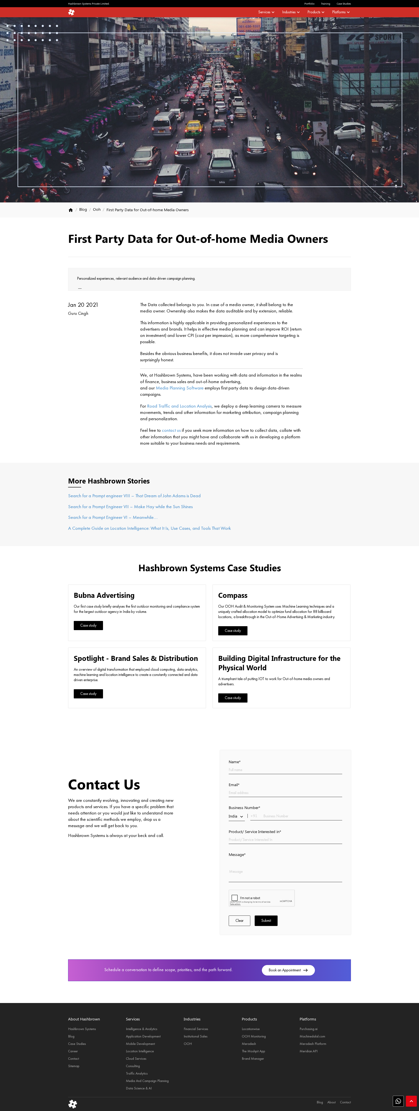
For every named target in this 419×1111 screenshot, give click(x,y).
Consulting (133, 1066)
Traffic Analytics (137, 1073)
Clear (239, 921)
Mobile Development (140, 1044)
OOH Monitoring (254, 1036)
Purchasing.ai (309, 1029)
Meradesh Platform (313, 1044)
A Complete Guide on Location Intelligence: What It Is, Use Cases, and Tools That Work (149, 528)
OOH (188, 1044)
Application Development (143, 1036)
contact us (171, 430)
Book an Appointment (288, 970)
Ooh (97, 209)
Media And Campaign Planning (147, 1081)
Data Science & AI (139, 1088)
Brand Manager (253, 1059)
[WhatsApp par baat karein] (398, 1101)
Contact (73, 1059)
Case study (88, 626)
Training (325, 3)
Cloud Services (136, 1059)
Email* (234, 784)
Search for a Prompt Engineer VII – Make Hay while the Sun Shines (130, 506)
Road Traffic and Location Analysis (179, 406)
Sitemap (73, 1066)
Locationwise (251, 1029)
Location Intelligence (140, 1051)
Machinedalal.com (312, 1036)
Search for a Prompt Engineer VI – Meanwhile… (113, 517)
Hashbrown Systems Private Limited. (89, 3)
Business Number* (244, 807)
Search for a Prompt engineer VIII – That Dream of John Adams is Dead (134, 496)
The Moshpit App (253, 1051)
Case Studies (344, 3)
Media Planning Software (180, 388)
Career (73, 1051)
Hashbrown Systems (82, 1029)
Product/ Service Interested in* (255, 831)
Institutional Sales (196, 1036)
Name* (235, 761)
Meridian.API (309, 1051)
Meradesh (249, 1044)
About (331, 1102)
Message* (237, 854)
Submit (266, 921)
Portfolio (309, 3)
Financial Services (196, 1029)
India (236, 816)
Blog (83, 209)
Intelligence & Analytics (141, 1029)
